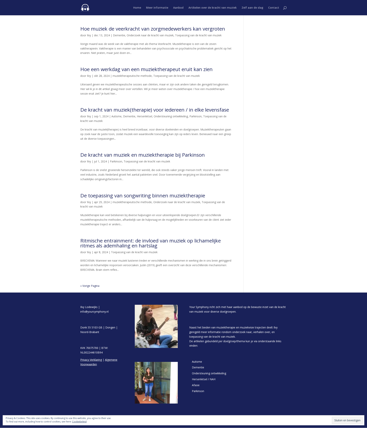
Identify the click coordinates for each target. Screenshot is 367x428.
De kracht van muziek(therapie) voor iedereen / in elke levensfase (154, 109)
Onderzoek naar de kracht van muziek (150, 35)
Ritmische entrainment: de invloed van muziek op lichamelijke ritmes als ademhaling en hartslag (150, 243)
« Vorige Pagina (89, 286)
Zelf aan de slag (252, 7)
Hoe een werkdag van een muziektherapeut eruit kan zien (146, 69)
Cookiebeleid (79, 421)
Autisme (116, 116)
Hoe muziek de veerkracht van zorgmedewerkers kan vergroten (152, 28)
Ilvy (89, 35)
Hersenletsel (144, 116)
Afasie (196, 385)
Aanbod (178, 7)
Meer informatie (157, 7)
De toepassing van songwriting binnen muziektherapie (142, 195)
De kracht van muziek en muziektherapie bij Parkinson (142, 154)
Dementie (119, 35)
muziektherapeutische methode (132, 76)
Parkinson (195, 116)
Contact (273, 7)
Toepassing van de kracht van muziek (198, 35)
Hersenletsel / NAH (203, 379)
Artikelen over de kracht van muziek (212, 7)
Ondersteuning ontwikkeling (171, 116)
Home (137, 7)
